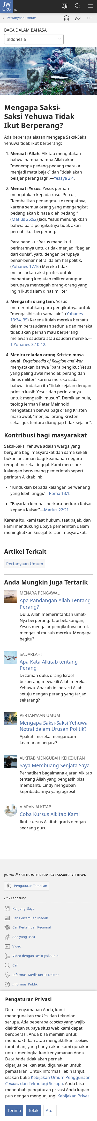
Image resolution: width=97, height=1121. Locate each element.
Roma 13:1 (59, 493)
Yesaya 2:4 (64, 178)
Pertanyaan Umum (21, 17)
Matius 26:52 (24, 219)
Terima (14, 1110)
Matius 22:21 (56, 510)
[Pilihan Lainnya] (89, 18)
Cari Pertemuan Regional (27, 928)
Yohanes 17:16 (26, 266)
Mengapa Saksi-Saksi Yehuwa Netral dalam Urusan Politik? (54, 725)
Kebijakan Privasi (74, 1096)
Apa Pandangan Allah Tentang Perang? (55, 603)
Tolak (33, 1110)
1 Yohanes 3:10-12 (27, 344)
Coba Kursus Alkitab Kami (50, 814)
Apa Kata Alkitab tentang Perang (49, 664)
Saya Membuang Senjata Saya (55, 765)
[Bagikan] (78, 18)
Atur (50, 1110)
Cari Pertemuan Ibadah (26, 918)
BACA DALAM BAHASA (25, 30)
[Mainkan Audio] (66, 18)
